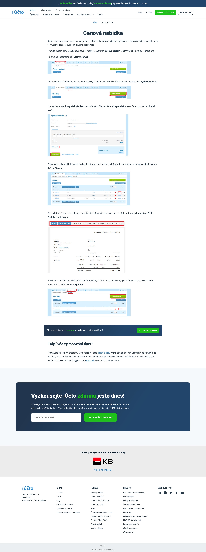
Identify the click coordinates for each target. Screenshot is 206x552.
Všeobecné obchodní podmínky (68, 512)
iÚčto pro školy (128, 532)
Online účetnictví (97, 497)
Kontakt (149, 12)
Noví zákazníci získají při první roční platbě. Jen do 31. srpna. (103, 3)
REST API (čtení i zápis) (132, 520)
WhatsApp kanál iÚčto (131, 504)
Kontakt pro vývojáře (131, 524)
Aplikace (33, 10)
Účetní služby (46, 10)
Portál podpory (128, 497)
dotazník (90, 360)
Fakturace (68, 14)
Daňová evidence (51, 14)
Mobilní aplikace (97, 528)
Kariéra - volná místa (64, 508)
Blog (140, 12)
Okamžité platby (97, 524)
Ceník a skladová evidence (101, 516)
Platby (93, 508)
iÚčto (95, 22)
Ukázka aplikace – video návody (135, 516)
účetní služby (104, 352)
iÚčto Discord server (130, 528)
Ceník (100, 14)
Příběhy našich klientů (65, 504)
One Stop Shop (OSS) (99, 520)
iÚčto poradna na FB (130, 501)
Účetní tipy (127, 512)
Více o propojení (103, 470)
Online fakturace (97, 504)
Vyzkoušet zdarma (100, 417)
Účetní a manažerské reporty (102, 512)
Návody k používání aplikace (133, 508)
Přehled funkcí (84, 14)
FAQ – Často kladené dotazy (133, 493)
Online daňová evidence (100, 501)
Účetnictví (34, 14)
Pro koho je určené (63, 10)
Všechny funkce (97, 493)
